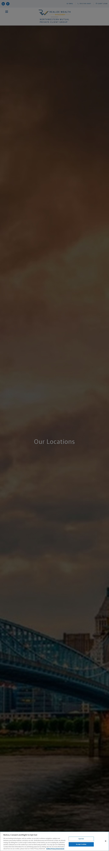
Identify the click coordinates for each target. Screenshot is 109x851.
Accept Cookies (81, 844)
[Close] (105, 841)
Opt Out (81, 839)
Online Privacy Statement (55, 849)
